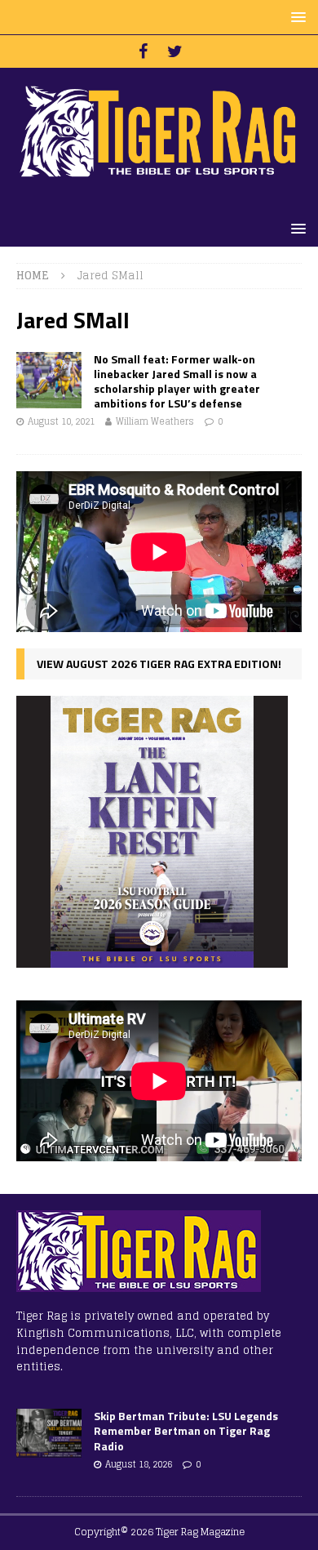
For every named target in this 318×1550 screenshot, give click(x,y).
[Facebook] (143, 51)
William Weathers (155, 421)
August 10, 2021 (61, 421)
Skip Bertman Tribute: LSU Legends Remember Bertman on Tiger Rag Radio (186, 1430)
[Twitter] (175, 51)
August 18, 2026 (138, 1464)
